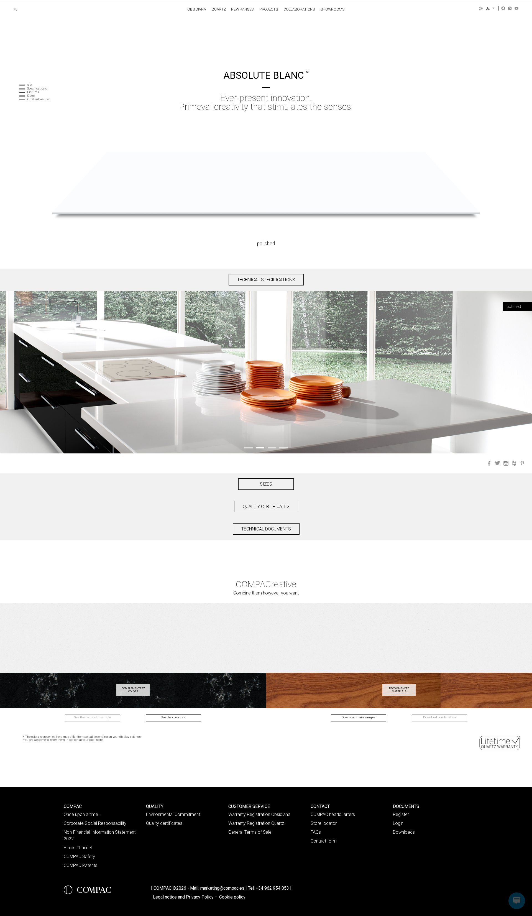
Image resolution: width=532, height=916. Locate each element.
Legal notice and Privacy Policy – (185, 897)
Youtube (516, 8)
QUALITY (154, 806)
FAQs (316, 832)
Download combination (439, 717)
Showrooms (333, 9)
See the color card (173, 717)
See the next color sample (92, 717)
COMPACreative (38, 99)
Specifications (37, 88)
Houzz (514, 463)
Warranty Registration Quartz (256, 823)
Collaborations (299, 9)
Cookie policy (232, 897)
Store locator (324, 823)
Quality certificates (164, 823)
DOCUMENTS (406, 806)
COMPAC (73, 806)
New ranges (242, 9)
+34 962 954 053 (273, 888)
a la (29, 85)
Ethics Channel (78, 847)
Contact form (324, 841)
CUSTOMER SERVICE (249, 806)
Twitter (497, 463)
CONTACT (320, 806)
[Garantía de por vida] (500, 743)
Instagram (510, 8)
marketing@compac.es (222, 888)
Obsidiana (196, 9)
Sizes (31, 96)
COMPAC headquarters (333, 814)
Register (401, 814)
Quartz (218, 9)
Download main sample (358, 717)
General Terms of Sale (250, 832)
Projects (268, 9)
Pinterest (522, 463)
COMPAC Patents (80, 865)
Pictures (33, 92)
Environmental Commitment (173, 814)
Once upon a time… (82, 814)
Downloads (404, 832)
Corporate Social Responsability (95, 823)
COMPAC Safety (79, 856)
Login (398, 823)
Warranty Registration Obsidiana (259, 814)
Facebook (503, 8)
